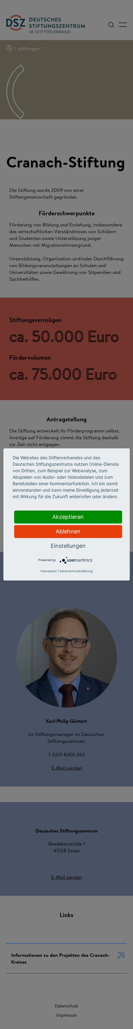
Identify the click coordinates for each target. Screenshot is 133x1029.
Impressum (49, 571)
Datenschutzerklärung (76, 571)
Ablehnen (68, 531)
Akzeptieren (68, 517)
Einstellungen (68, 546)
